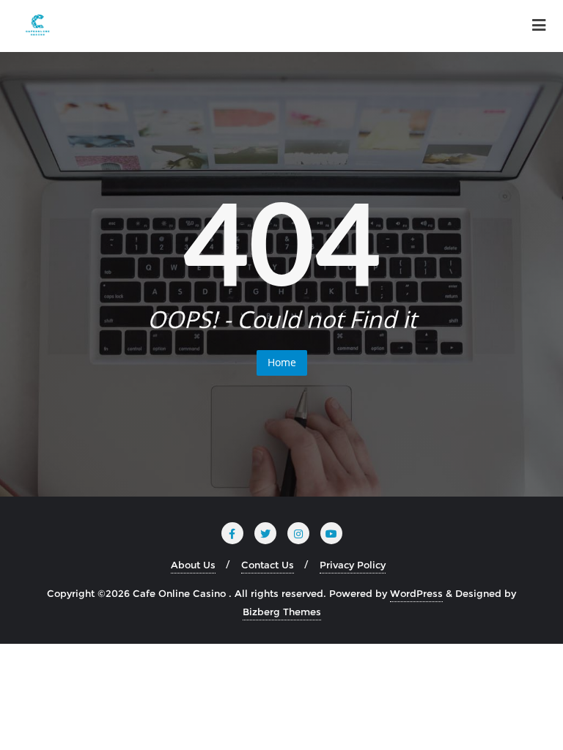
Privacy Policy (353, 565)
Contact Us (267, 565)
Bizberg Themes (282, 611)
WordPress (416, 593)
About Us (193, 565)
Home (282, 362)
